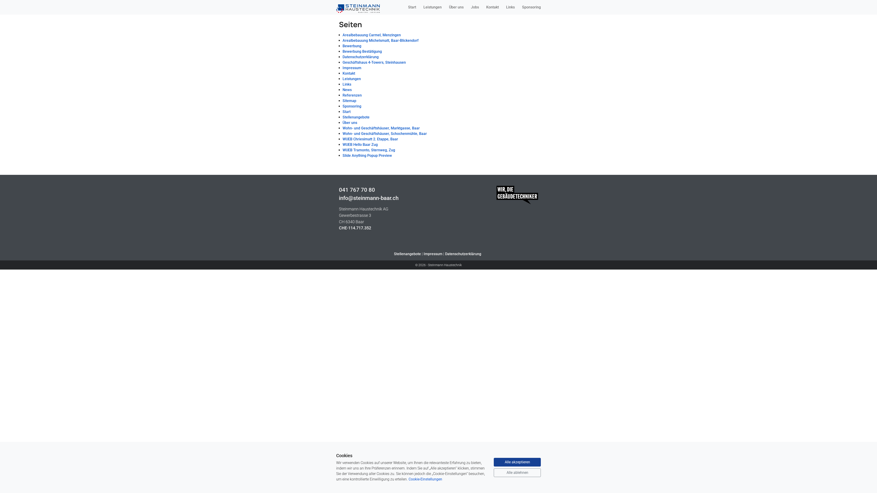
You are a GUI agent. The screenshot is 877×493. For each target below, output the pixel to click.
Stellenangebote (356, 117)
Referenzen (352, 95)
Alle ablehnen (517, 472)
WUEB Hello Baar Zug (360, 144)
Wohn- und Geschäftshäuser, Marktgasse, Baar (381, 128)
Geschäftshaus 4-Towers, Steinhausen (374, 62)
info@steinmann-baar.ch (369, 198)
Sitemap (349, 101)
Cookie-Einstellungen (425, 479)
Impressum (352, 68)
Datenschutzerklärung (361, 57)
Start (412, 7)
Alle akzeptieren (517, 462)
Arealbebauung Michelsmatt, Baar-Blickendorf (381, 40)
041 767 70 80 (357, 190)
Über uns (456, 7)
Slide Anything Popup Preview (367, 155)
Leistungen (432, 7)
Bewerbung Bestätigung (362, 51)
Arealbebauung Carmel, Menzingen (372, 35)
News (347, 90)
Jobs (475, 7)
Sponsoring (531, 7)
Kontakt (492, 7)
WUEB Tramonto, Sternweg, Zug (369, 150)
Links (510, 7)
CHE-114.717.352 (355, 228)
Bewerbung (352, 46)
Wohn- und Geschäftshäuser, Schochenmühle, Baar (385, 133)
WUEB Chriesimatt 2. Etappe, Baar (370, 139)
